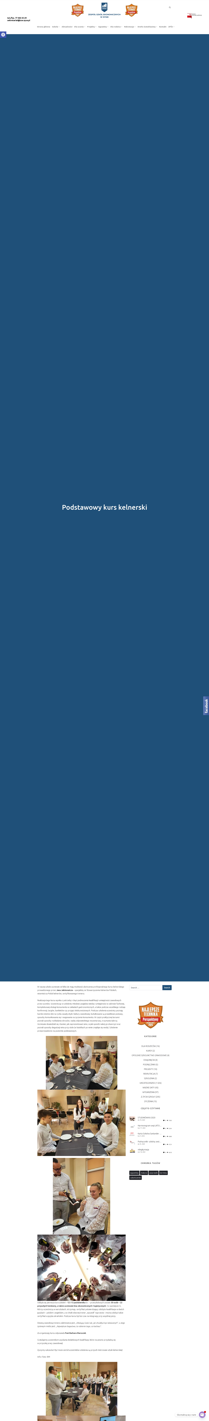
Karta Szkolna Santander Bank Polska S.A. (156, 1133)
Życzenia (148, 1101)
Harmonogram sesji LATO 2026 (151, 1125)
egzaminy (134, 1173)
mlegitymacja (143, 1149)
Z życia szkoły (148, 1097)
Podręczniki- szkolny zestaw (150, 1141)
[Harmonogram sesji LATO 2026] (132, 1126)
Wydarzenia (148, 1092)
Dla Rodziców (148, 1046)
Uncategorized (147, 1083)
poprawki (153, 1173)
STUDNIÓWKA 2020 (146, 1117)
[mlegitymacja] (132, 1150)
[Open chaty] (202, 1414)
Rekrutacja (149, 1074)
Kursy (149, 1051)
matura (144, 1173)
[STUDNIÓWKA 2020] (132, 1118)
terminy (163, 1173)
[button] (3, 34)
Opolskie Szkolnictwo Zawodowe (149, 1055)
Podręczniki (149, 1064)
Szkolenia (149, 1078)
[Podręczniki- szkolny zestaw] (132, 1142)
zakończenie (135, 1178)
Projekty (148, 1069)
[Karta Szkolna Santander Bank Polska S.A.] (132, 1134)
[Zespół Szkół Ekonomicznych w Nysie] (104, 10)
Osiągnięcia (149, 1060)
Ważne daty (148, 1087)
